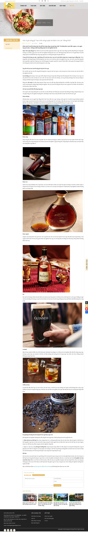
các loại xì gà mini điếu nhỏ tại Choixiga (42, 466)
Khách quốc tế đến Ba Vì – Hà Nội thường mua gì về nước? (30, 503)
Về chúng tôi (36, 513)
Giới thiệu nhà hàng (36, 516)
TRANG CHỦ (23, 5)
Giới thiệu (63, 5)
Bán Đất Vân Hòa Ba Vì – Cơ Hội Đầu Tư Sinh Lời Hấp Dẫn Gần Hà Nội (60, 504)
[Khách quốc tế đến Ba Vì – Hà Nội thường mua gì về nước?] (30, 497)
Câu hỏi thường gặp (49, 518)
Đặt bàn (42, 5)
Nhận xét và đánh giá (29, 472)
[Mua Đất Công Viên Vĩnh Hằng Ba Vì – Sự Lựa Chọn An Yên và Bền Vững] (45, 497)
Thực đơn (33, 5)
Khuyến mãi (52, 5)
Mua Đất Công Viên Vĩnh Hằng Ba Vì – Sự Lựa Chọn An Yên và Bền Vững (45, 504)
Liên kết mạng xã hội (67, 513)
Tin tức (71, 5)
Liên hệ (33, 518)
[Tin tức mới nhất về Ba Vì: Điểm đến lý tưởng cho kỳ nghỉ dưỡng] (76, 497)
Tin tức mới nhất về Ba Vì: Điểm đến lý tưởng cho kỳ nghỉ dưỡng (75, 504)
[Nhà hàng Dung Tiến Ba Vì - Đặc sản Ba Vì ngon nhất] (9, 5)
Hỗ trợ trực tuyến (48, 516)
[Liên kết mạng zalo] (86, 313)
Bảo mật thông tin (35, 523)
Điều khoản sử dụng (36, 520)
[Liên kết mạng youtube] (86, 310)
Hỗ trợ (47, 513)
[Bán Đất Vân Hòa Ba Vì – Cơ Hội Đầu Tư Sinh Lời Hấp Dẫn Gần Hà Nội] (61, 497)
